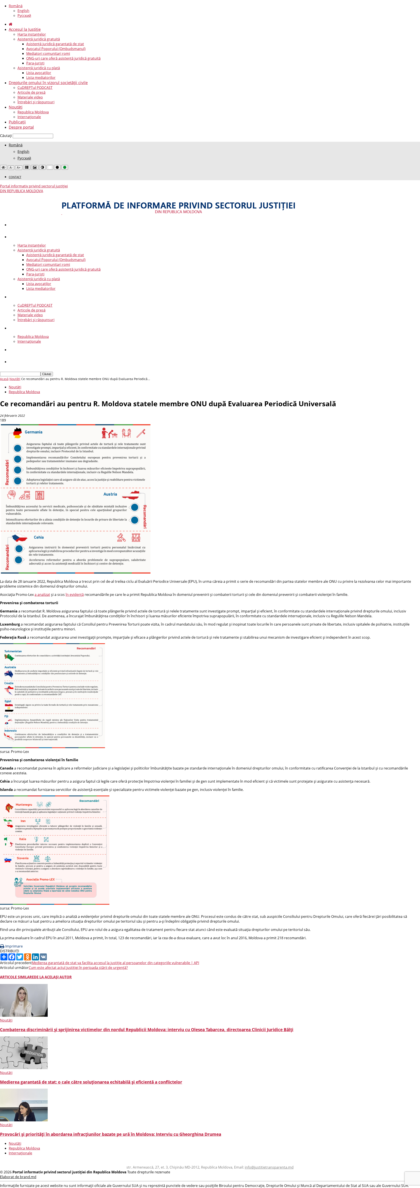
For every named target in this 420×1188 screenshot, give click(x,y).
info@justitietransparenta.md (269, 1167)
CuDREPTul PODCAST (35, 87)
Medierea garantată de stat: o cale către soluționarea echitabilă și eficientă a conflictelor (91, 1082)
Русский (24, 15)
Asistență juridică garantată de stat (55, 44)
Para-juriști (35, 63)
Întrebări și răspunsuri (36, 102)
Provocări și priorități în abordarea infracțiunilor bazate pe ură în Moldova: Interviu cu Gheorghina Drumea (110, 1134)
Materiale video (30, 97)
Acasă (4, 379)
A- (11, 167)
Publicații (17, 122)
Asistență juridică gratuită (39, 39)
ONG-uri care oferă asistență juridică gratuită (63, 58)
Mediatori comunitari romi (48, 53)
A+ (19, 167)
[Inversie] (42, 167)
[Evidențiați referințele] (26, 167)
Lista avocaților (38, 72)
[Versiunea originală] (3, 167)
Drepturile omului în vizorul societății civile (48, 82)
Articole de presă (32, 92)
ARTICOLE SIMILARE (17, 977)
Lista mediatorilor (41, 77)
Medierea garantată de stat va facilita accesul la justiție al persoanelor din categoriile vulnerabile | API (115, 962)
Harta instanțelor (32, 34)
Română (16, 5)
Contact (15, 177)
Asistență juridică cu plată (39, 68)
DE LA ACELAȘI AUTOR (53, 977)
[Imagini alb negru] (34, 167)
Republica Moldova (33, 112)
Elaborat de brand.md (18, 1176)
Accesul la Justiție (25, 29)
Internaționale (29, 116)
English (23, 10)
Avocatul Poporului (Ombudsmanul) (56, 48)
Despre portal (21, 127)
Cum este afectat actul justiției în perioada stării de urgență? (78, 967)
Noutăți (16, 107)
